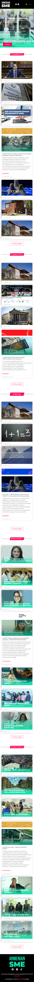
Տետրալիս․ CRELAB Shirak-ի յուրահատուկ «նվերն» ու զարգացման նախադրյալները (15, 495)
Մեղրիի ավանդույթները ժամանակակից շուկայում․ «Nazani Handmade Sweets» (15, 639)
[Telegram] (18, 4)
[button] (26, 4)
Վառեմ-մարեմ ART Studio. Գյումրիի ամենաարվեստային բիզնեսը (13, 358)
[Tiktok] (21, 969)
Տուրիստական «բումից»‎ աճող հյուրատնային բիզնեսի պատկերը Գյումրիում (16, 154)
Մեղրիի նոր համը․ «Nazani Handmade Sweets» (14, 848)
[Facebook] (16, 4)
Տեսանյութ (5, 173)
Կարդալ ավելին (6, 661)
